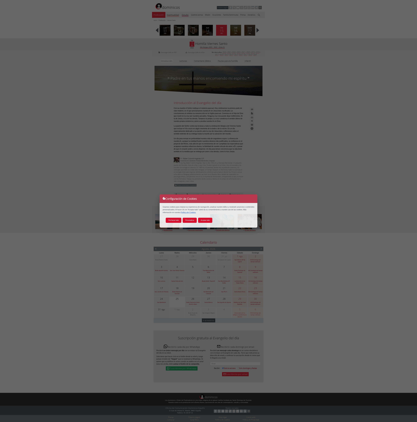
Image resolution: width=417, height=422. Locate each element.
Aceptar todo (205, 220)
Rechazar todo (173, 220)
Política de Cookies (188, 212)
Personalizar (189, 220)
